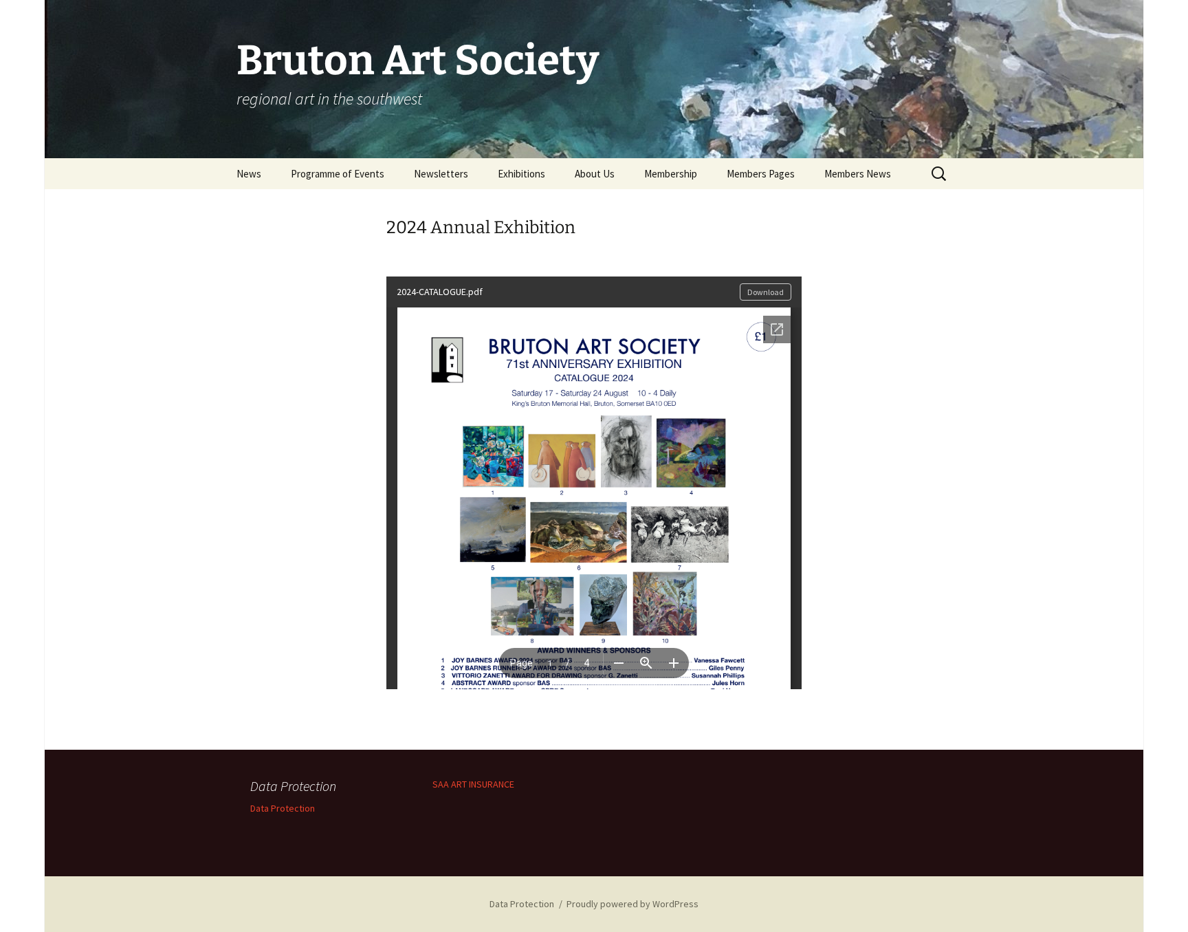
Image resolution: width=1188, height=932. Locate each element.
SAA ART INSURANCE (473, 784)
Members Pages (761, 173)
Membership (670, 173)
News (248, 173)
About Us (595, 173)
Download (765, 292)
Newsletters (441, 173)
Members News (857, 173)
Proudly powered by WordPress (632, 904)
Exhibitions (521, 173)
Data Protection (282, 808)
